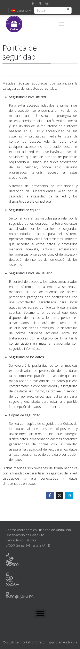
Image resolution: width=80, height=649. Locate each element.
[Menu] (61, 24)
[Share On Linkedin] (69, 495)
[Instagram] (47, 3)
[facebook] (33, 3)
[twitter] (40, 3)
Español (22, 10)
